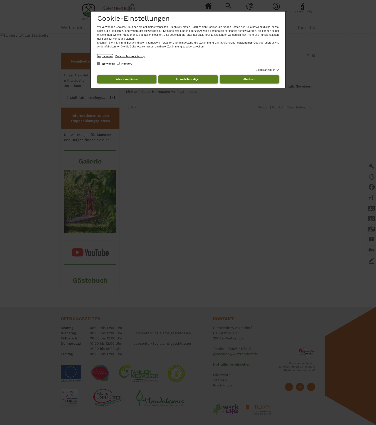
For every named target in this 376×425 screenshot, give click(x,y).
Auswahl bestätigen (188, 79)
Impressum (105, 56)
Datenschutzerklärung (130, 56)
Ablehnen (249, 79)
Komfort (126, 63)
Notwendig (108, 63)
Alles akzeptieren (127, 79)
